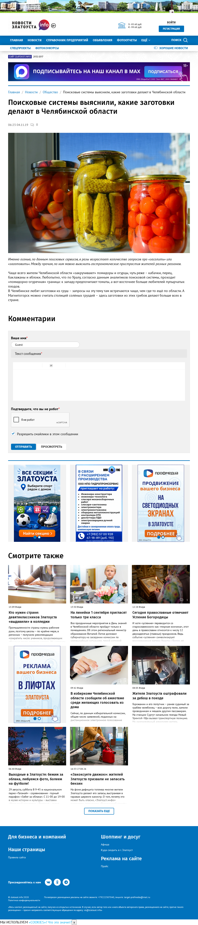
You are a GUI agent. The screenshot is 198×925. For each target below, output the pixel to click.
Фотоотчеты (127, 40)
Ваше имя (19, 338)
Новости (35, 40)
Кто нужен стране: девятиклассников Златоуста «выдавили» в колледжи (33, 617)
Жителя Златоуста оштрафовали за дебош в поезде (159, 695)
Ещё (144, 40)
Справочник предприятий (67, 40)
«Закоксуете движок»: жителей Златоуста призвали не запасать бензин (98, 779)
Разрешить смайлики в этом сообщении (47, 434)
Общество (50, 92)
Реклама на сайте (121, 859)
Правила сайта (17, 857)
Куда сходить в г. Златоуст (117, 850)
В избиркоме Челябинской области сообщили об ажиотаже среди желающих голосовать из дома (97, 700)
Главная (16, 40)
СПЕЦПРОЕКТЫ (20, 48)
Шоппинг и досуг (120, 837)
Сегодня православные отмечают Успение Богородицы (160, 614)
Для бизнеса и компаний (37, 837)
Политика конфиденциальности (24, 900)
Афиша (105, 844)
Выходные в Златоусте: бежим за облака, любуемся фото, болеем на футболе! (36, 779)
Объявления (102, 40)
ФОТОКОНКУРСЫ (47, 48)
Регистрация (171, 28)
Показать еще (99, 811)
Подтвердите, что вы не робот (35, 409)
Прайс (104, 866)
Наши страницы (26, 850)
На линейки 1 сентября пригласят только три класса (99, 614)
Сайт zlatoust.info (20, 56)
